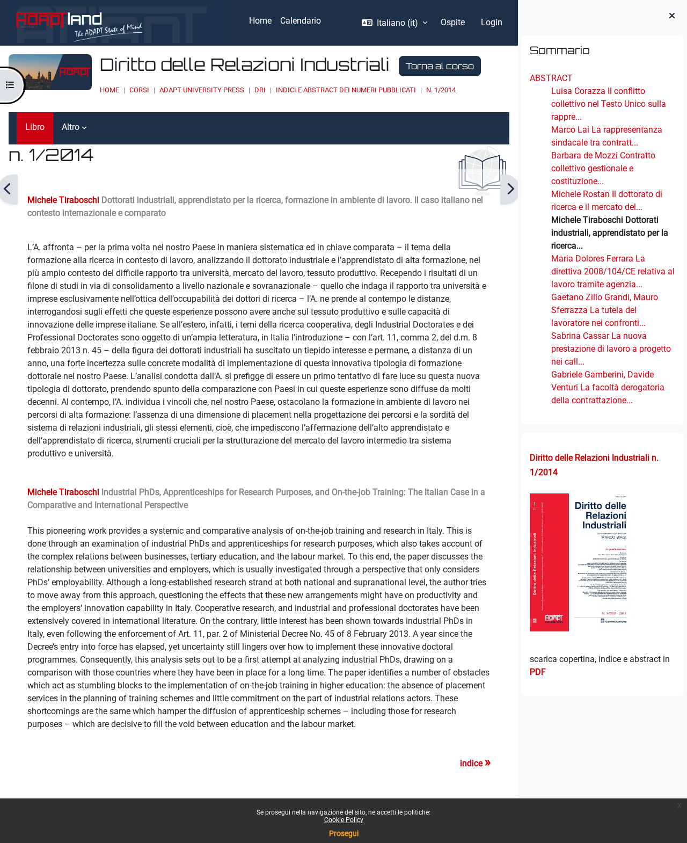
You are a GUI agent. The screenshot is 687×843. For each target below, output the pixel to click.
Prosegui (344, 833)
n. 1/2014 (441, 90)
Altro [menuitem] (70, 127)
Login (491, 22)
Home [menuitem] (260, 21)
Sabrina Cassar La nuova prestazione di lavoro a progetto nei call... (611, 349)
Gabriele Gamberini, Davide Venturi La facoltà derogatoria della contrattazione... (607, 387)
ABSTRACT (551, 78)
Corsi (139, 90)
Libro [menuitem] (35, 127)
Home (109, 90)
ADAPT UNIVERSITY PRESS (201, 90)
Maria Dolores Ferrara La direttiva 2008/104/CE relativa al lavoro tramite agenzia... (613, 271)
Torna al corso (440, 66)
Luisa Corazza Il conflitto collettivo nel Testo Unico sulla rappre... (608, 104)
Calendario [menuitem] (300, 21)
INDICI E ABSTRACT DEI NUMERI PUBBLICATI (346, 90)
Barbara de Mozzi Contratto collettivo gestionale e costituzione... (603, 168)
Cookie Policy (343, 820)
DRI (260, 90)
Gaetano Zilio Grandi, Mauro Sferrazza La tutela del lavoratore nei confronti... (604, 310)
